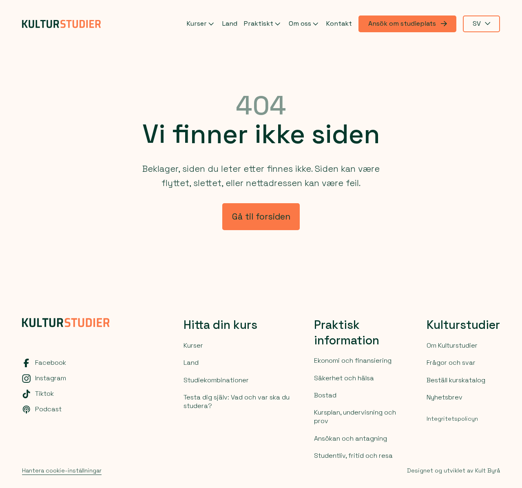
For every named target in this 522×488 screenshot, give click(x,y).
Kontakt (339, 24)
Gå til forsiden (261, 216)
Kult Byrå (487, 470)
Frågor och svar (451, 362)
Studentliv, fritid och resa (353, 455)
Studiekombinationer (216, 380)
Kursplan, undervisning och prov (355, 416)
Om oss (300, 23)
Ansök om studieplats (402, 23)
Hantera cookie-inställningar (62, 470)
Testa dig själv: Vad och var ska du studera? (237, 401)
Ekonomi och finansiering (353, 360)
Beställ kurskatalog (456, 380)
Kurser (197, 23)
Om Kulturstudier (452, 345)
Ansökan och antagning (350, 438)
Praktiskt (258, 23)
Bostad (325, 395)
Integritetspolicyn (452, 418)
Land (229, 24)
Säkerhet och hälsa (344, 378)
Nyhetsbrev (444, 397)
